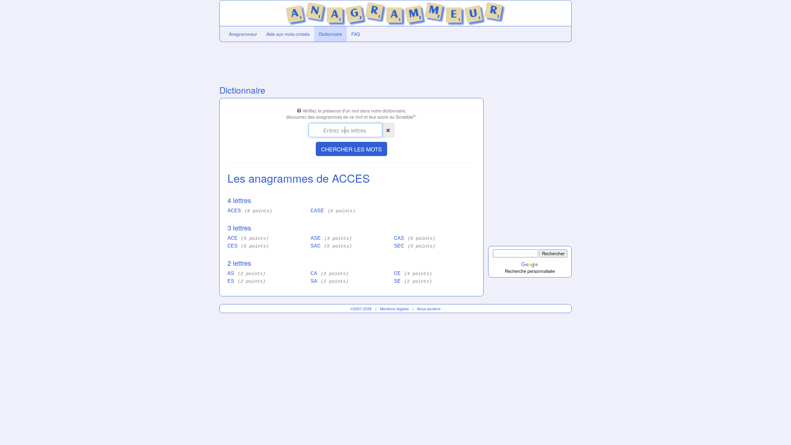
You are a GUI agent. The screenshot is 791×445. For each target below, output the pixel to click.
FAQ (355, 34)
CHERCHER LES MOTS (351, 149)
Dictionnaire (330, 34)
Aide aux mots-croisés (288, 34)
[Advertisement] (351, 62)
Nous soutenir (429, 308)
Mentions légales (394, 308)
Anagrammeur (243, 34)
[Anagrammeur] (396, 12)
